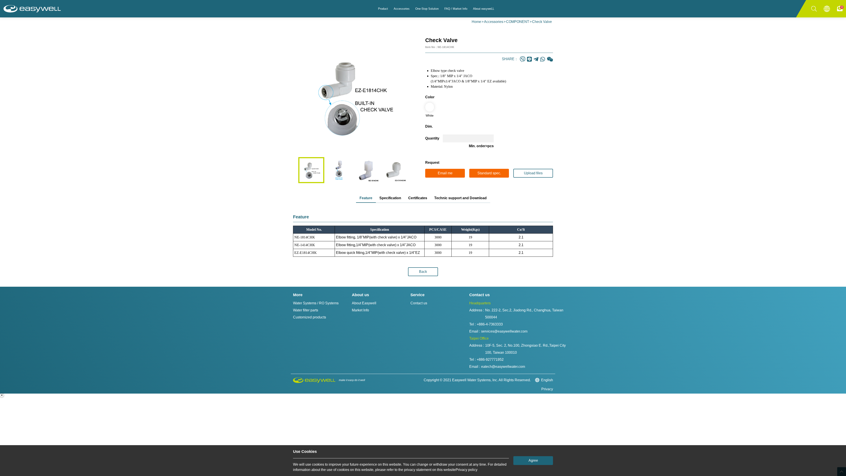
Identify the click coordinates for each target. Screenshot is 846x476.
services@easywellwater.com (504, 331)
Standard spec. (489, 173)
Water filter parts (305, 310)
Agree (533, 460)
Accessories (493, 22)
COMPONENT (517, 22)
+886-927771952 (490, 359)
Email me (445, 173)
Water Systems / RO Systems (316, 303)
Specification (390, 198)
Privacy (547, 389)
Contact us (418, 303)
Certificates (417, 198)
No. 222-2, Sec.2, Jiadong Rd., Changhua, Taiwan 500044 (524, 313)
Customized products (309, 317)
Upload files (533, 173)
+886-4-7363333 (490, 324)
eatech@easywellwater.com (503, 366)
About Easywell (364, 303)
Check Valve (542, 22)
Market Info (360, 310)
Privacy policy (466, 470)
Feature (366, 198)
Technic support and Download (460, 198)
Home (476, 22)
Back (423, 271)
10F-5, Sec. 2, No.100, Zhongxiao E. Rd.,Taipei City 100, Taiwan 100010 (526, 349)
